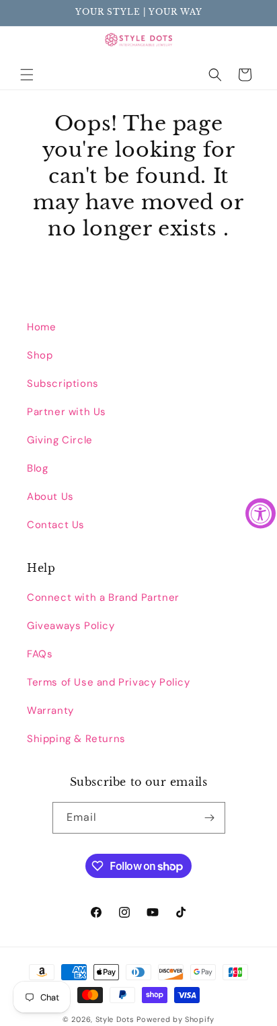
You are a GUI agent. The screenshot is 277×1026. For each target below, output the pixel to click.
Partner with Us (66, 411)
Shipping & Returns (76, 738)
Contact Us (56, 525)
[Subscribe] (210, 818)
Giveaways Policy (71, 625)
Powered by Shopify (175, 1019)
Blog (37, 468)
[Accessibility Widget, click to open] (260, 513)
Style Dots (114, 1019)
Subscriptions (63, 383)
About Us (50, 496)
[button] (27, 74)
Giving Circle (60, 440)
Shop (39, 355)
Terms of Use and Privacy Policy (108, 682)
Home (41, 327)
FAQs (39, 654)
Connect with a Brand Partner (103, 597)
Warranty (50, 710)
